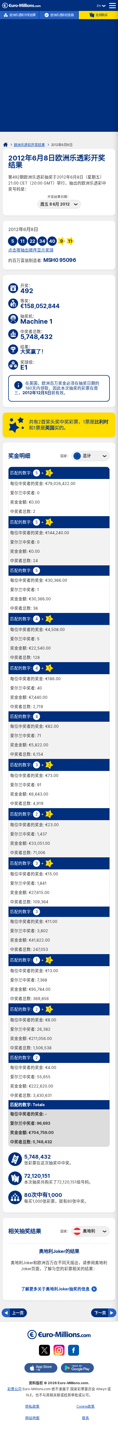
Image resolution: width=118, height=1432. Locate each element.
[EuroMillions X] (44, 1351)
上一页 (18, 1312)
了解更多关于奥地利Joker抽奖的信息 (55, 1289)
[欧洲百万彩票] (21, 6)
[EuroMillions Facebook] (73, 1351)
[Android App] (77, 1369)
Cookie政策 (86, 1406)
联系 (85, 1418)
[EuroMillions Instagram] (59, 1351)
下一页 (100, 1312)
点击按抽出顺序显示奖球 (31, 250)
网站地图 (32, 1418)
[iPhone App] (41, 1369)
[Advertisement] (59, 73)
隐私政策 (32, 1406)
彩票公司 (14, 1389)
